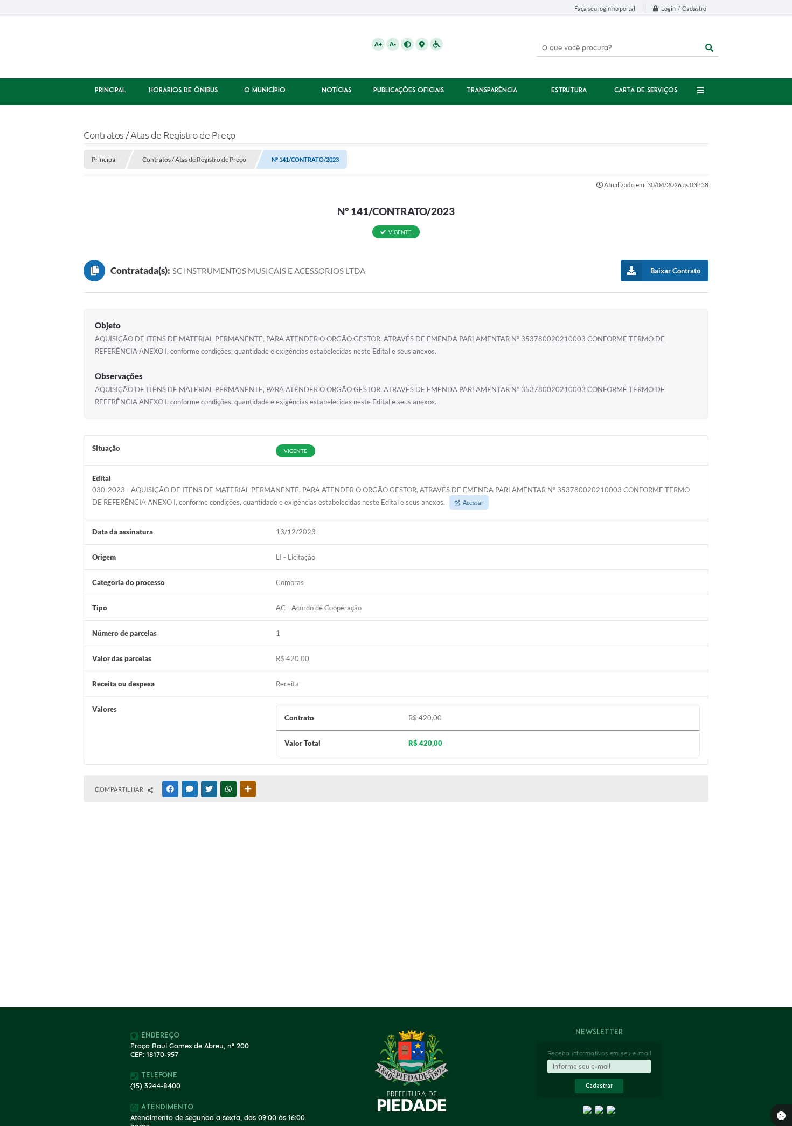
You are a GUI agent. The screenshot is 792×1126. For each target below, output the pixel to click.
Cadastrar (599, 1085)
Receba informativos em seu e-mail (599, 1053)
